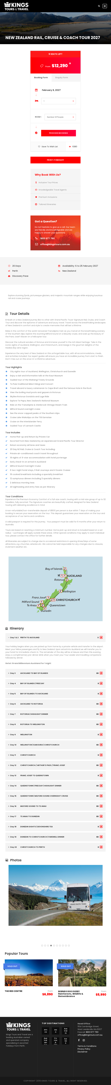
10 (69, 945)
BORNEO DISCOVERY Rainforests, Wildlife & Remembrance (70, 994)
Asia (55, 1030)
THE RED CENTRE (13, 991)
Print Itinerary (55, 160)
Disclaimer (82, 1051)
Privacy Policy (84, 1049)
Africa (45, 1030)
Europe (65, 1040)
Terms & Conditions (87, 1046)
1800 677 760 (47, 238)
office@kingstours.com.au (55, 244)
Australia (65, 1031)
